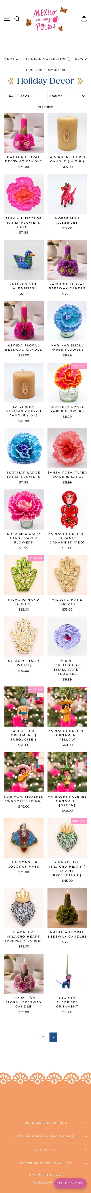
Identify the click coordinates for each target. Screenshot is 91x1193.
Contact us (45, 1149)
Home (31, 70)
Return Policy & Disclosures (45, 1136)
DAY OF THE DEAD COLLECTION (37, 58)
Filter (22, 96)
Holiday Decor (52, 70)
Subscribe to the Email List (45, 1163)
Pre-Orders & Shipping (45, 1122)
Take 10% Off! (70, 1183)
